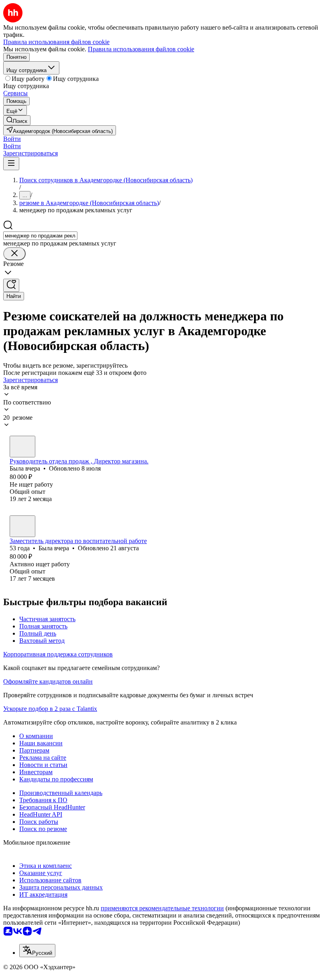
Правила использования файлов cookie (141, 49)
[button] (12, 138)
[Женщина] (22, 446)
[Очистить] (14, 253)
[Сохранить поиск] (11, 285)
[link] (16, 120)
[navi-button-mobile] (11, 163)
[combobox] (40, 235)
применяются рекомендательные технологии (162, 908)
